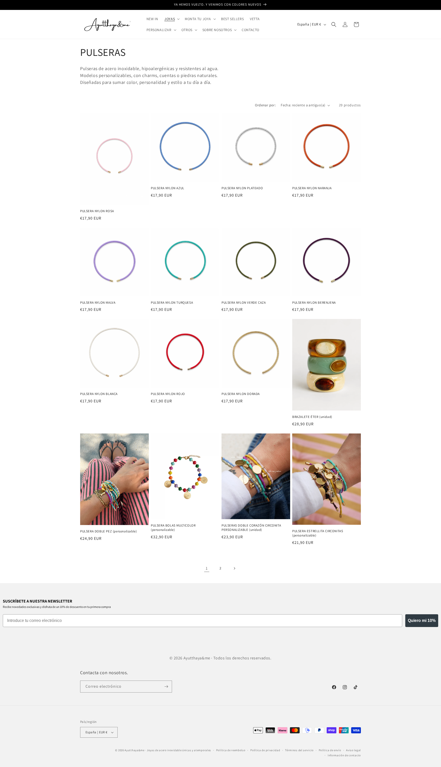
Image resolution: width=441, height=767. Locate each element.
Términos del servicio (299, 750)
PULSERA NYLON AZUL (167, 188)
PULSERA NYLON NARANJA (312, 188)
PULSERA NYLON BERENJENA (314, 303)
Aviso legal (353, 750)
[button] (171, 19)
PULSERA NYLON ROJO (168, 394)
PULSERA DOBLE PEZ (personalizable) (108, 531)
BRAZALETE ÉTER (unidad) (312, 417)
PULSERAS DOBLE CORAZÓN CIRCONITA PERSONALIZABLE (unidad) (251, 527)
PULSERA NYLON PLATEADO (242, 188)
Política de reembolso (231, 750)
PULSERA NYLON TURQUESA (172, 303)
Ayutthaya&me (134, 750)
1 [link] (207, 568)
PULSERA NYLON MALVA (97, 303)
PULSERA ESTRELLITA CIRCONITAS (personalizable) (317, 533)
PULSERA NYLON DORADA (241, 394)
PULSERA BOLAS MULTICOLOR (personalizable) (173, 527)
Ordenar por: (265, 105)
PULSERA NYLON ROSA (97, 211)
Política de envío (330, 750)
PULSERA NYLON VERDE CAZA (244, 303)
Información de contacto (344, 755)
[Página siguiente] (234, 568)
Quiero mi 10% (422, 620)
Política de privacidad (265, 750)
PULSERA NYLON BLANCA (99, 394)
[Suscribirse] (166, 687)
